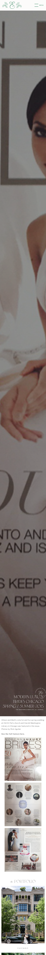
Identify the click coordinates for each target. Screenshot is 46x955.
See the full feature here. (13, 734)
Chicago (23, 948)
